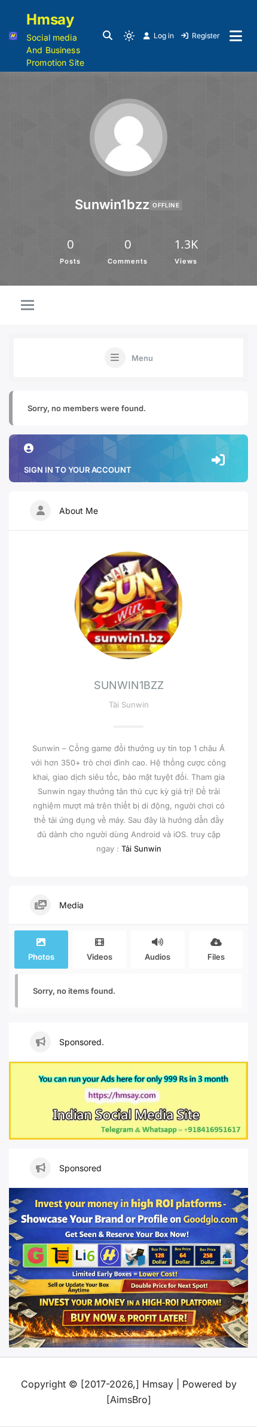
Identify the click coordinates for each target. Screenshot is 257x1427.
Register (206, 35)
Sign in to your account (77, 469)
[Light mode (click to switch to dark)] (129, 35)
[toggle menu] (27, 306)
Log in (164, 35)
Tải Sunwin (141, 848)
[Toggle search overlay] (107, 36)
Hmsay (50, 19)
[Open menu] (236, 35)
